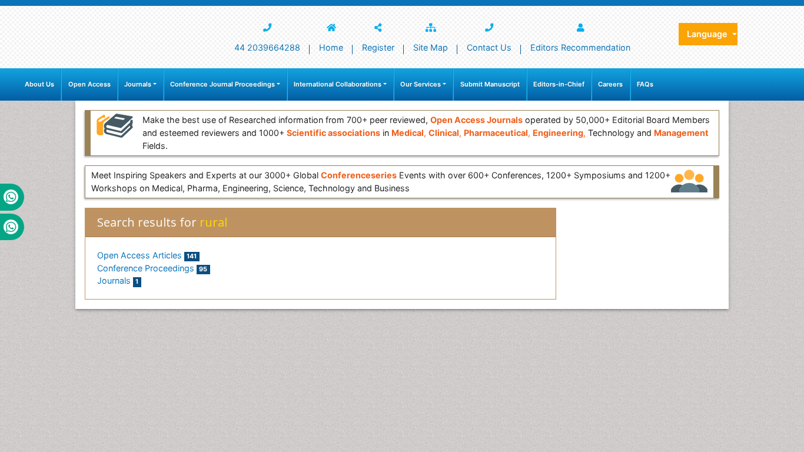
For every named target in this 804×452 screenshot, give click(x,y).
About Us (39, 84)
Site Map (430, 47)
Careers (610, 84)
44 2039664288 (267, 47)
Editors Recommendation (580, 47)
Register (378, 47)
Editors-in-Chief (558, 84)
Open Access (89, 84)
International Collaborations (337, 84)
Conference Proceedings (152, 268)
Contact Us (489, 47)
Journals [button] (137, 84)
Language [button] (708, 34)
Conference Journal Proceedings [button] (222, 84)
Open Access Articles (147, 255)
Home (331, 47)
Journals (117, 280)
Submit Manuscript (490, 84)
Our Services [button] (420, 84)
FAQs (645, 84)
